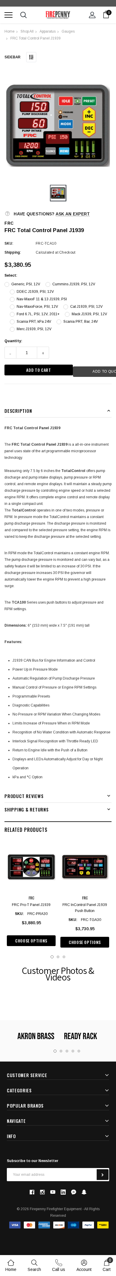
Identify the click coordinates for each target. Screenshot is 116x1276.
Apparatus (48, 31)
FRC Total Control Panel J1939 (35, 38)
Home (9, 31)
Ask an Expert (73, 213)
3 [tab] (63, 956)
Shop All (27, 31)
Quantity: (13, 341)
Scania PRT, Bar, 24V (80, 321)
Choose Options (31, 940)
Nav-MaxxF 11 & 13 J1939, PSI (42, 299)
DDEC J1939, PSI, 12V (35, 292)
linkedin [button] (63, 1192)
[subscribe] (103, 1174)
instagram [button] (42, 1192)
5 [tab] (78, 1051)
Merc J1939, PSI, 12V (34, 329)
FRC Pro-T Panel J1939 (31, 905)
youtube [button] (52, 1192)
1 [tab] (52, 956)
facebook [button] (31, 1192)
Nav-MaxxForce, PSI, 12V (37, 306)
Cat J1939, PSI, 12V (86, 306)
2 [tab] (58, 956)
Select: (10, 275)
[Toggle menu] (8, 15)
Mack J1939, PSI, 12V (89, 314)
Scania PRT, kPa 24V (34, 321)
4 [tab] (72, 1051)
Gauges (68, 31)
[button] (58, 125)
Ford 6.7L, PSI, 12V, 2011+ (38, 314)
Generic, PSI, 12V (25, 284)
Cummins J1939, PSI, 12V (73, 284)
